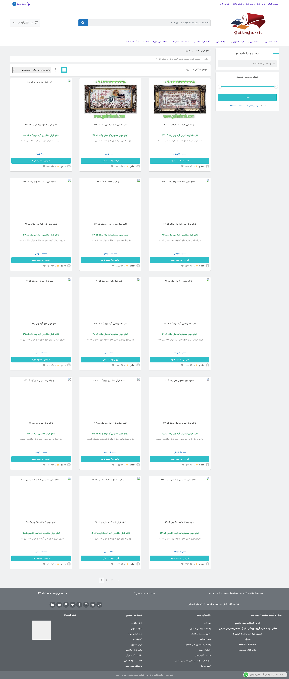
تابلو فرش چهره (135, 633)
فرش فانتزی (136, 644)
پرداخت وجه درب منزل (200, 628)
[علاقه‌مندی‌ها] (182, 166)
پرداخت (207, 623)
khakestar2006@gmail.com (55, 593)
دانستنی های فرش (133, 666)
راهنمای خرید (205, 650)
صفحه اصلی (273, 4)
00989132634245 (146, 593)
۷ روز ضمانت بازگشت (201, 633)
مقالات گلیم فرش (134, 655)
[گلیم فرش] (247, 23)
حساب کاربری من (203, 655)
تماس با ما (224, 4)
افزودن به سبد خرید (180, 160)
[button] (154, 101)
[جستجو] (274, 63)
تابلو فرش (137, 639)
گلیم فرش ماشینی (133, 650)
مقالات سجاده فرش (133, 660)
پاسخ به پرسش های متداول (198, 644)
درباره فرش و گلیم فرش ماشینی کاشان (248, 4)
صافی (247, 97)
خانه (206, 59)
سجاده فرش (136, 628)
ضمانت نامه (205, 639)
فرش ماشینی (136, 623)
